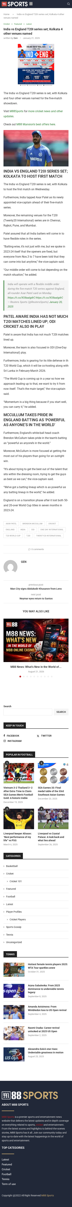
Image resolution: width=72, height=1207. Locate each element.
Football (10, 896)
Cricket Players (18, 919)
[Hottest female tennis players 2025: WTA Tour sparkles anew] (13, 970)
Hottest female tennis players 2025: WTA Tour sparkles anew (48, 966)
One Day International (51, 530)
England (10, 530)
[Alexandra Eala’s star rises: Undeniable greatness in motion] (13, 1054)
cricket (52, 524)
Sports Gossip (13, 927)
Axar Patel (11, 524)
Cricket (10, 873)
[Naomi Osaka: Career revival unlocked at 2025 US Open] (13, 1033)
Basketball (11, 866)
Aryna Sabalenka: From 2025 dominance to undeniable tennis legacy (46, 989)
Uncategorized (14, 942)
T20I (28, 536)
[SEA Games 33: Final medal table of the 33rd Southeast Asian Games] (53, 773)
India (22, 530)
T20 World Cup (13, 536)
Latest (9, 904)
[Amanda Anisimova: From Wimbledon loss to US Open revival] (13, 1012)
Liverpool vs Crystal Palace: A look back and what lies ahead (51, 837)
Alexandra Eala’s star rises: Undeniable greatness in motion (45, 1051)
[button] (6, 648)
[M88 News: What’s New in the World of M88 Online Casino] (36, 640)
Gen (16, 38)
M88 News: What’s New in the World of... (36, 667)
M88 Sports (8, 1116)
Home (6, 14)
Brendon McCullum (32, 524)
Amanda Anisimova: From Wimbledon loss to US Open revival (47, 1008)
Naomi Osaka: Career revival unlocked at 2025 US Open (44, 1029)
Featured (11, 888)
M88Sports (16, 111)
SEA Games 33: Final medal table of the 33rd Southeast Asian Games (51, 791)
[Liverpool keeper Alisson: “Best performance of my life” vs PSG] (18, 819)
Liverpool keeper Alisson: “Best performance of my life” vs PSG (17, 837)
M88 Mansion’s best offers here (35, 124)
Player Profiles (14, 911)
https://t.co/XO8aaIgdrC (21, 297)
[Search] (68, 4)
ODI (32, 530)
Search (7, 706)
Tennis (9, 934)
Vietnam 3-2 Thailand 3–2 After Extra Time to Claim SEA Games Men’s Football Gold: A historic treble (18, 792)
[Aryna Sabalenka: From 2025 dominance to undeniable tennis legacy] (13, 991)
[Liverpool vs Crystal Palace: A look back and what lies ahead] (53, 819)
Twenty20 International (48, 536)
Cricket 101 (16, 881)
